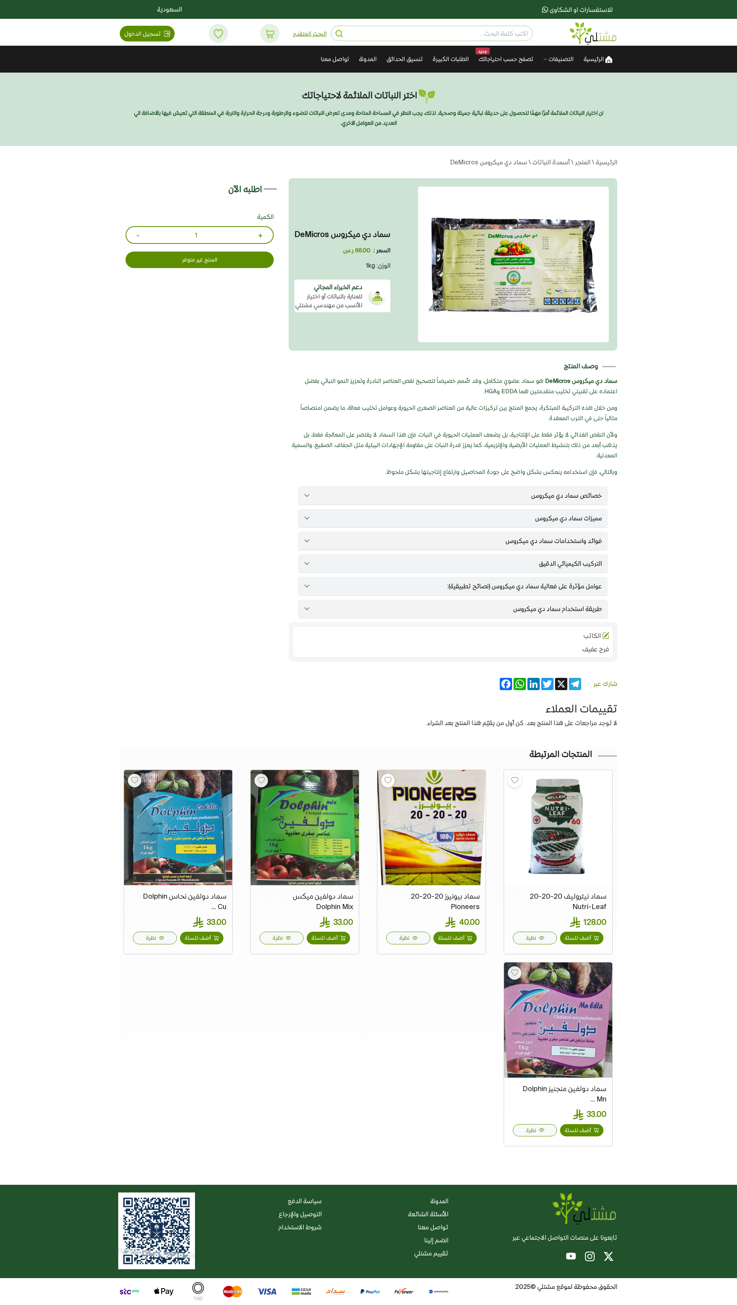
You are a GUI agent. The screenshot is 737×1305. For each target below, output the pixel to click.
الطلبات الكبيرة (451, 59)
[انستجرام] (590, 1257)
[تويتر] (608, 1257)
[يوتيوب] (571, 1257)
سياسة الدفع (305, 1200)
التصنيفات (560, 59)
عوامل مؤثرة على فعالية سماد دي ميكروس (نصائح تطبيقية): (524, 586)
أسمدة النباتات (550, 162)
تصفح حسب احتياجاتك (506, 59)
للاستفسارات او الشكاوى (580, 9)
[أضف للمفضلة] (514, 780)
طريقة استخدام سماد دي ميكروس (557, 608)
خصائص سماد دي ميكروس (566, 495)
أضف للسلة (578, 938)
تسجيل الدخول (143, 33)
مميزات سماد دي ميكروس (568, 518)
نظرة (531, 938)
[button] (270, 33)
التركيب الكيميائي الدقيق (570, 563)
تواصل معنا (335, 59)
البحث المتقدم (310, 33)
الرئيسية (594, 59)
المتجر (581, 162)
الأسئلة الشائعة (428, 1214)
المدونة (368, 59)
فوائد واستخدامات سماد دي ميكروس (554, 540)
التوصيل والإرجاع (300, 1214)
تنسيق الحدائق (405, 59)
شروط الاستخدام (300, 1227)
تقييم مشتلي (431, 1253)
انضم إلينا (436, 1240)
